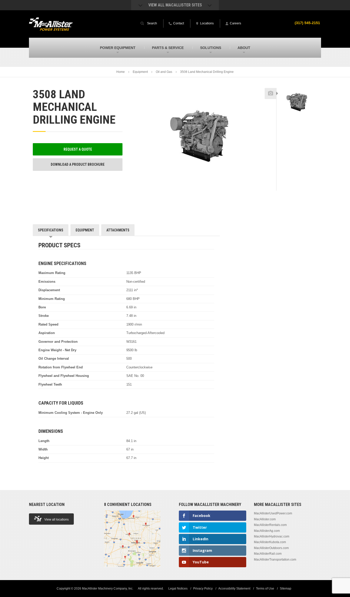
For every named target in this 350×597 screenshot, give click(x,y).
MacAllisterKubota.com (270, 542)
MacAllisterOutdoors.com (271, 548)
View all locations (56, 519)
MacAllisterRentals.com (270, 525)
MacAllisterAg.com (267, 531)
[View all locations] (132, 570)
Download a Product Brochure (78, 164)
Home (120, 72)
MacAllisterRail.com (268, 553)
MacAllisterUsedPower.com (273, 513)
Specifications (50, 230)
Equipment (140, 72)
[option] (297, 102)
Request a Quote (78, 149)
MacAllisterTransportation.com (275, 559)
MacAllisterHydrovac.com (271, 536)
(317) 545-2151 (307, 23)
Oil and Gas (164, 72)
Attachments (117, 230)
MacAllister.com (265, 519)
